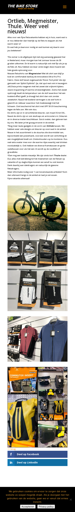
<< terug (12, 449)
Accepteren (27, 506)
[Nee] (70, 499)
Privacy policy (46, 506)
